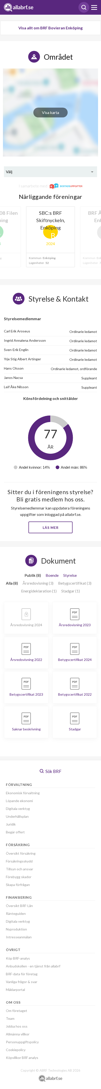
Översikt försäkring (21, 853)
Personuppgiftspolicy (22, 1042)
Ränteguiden (16, 913)
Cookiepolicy (15, 1050)
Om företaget (16, 1011)
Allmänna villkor (17, 1034)
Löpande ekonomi (19, 801)
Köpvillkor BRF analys (22, 1057)
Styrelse (70, 575)
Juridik (11, 824)
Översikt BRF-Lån (19, 906)
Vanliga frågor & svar (21, 982)
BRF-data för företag (22, 974)
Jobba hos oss (16, 1026)
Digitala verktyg (18, 808)
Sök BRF (53, 771)
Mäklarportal (15, 989)
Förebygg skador (18, 877)
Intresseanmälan (19, 937)
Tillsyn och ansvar (19, 869)
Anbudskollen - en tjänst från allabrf (33, 966)
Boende (52, 575)
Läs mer (51, 527)
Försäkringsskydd (19, 861)
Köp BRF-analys (18, 958)
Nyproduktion (16, 929)
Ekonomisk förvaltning (23, 793)
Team (10, 1018)
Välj (9, 171)
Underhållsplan (17, 816)
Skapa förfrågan (18, 885)
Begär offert (15, 832)
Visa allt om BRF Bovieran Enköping (50, 27)
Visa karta (50, 112)
